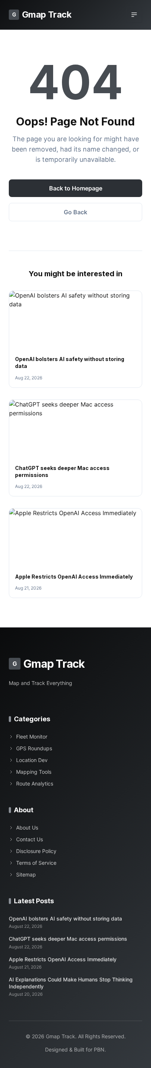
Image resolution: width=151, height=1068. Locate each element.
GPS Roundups (34, 748)
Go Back (75, 212)
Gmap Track (41, 14)
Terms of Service (36, 863)
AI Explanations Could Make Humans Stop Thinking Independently (71, 982)
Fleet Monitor (31, 736)
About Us (27, 827)
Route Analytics (34, 783)
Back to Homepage (75, 188)
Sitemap (26, 874)
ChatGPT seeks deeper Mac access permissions (68, 939)
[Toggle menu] (134, 15)
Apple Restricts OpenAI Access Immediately (74, 576)
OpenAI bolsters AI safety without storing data (65, 918)
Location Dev (32, 760)
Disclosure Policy (36, 851)
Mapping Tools (33, 772)
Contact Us (29, 839)
